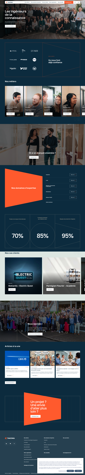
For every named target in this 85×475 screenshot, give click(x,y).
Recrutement (26, 461)
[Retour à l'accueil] (9, 2)
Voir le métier (10, 113)
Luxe (45, 442)
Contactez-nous (68, 2)
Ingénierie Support (27, 449)
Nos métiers (27, 2)
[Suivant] (78, 119)
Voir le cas (11, 289)
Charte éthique (15, 473)
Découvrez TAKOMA (10, 26)
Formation (26, 442)
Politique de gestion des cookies (37, 473)
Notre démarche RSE (28, 457)
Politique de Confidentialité (24, 473)
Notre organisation (52, 2)
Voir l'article (9, 375)
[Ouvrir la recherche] (75, 2)
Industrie (45, 440)
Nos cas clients (45, 2)
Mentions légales (8, 473)
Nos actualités (60, 2)
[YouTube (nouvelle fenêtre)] (10, 443)
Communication (27, 444)
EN (78, 2)
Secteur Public (46, 449)
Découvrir (72, 174)
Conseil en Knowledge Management (30, 440)
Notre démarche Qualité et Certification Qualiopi (33, 459)
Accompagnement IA (67, 452)
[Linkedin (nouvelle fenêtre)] (6, 443)
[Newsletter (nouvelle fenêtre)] (14, 443)
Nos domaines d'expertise (36, 2)
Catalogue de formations (29, 465)
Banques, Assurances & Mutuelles (50, 444)
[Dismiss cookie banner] (81, 460)
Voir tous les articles (10, 382)
